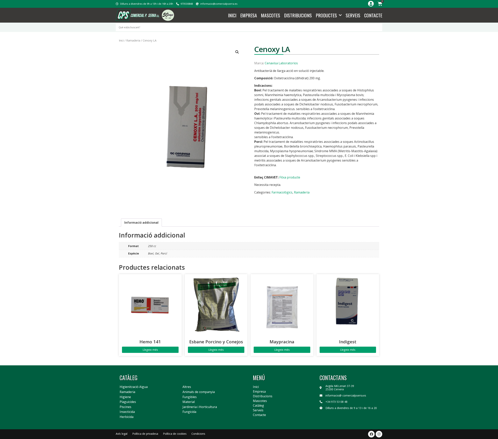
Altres (186, 387)
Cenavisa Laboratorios (281, 63)
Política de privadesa (145, 433)
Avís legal (121, 433)
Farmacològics (282, 192)
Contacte (373, 15)
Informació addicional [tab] (141, 222)
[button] (237, 52)
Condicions (198, 433)
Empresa (248, 15)
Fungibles (189, 397)
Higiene (125, 397)
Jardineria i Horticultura (199, 407)
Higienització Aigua (134, 387)
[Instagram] (379, 434)
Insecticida (127, 412)
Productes (326, 15)
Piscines (125, 407)
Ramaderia (133, 40)
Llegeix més (150, 350)
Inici (232, 15)
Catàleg (258, 405)
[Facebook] (371, 434)
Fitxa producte (289, 177)
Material (188, 402)
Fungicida (189, 412)
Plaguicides (128, 402)
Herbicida (126, 417)
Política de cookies (175, 433)
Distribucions (298, 15)
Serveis (353, 15)
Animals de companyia (198, 392)
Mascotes (270, 15)
